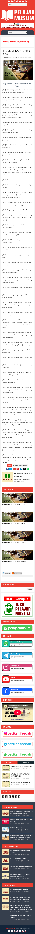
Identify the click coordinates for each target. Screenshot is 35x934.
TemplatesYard (11, 929)
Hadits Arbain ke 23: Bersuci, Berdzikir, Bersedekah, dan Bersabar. (20, 875)
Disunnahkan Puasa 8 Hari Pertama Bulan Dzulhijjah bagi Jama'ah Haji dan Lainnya (20, 836)
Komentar (7, 573)
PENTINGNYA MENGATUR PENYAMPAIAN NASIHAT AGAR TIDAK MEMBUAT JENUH (20, 898)
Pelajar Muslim (26, 929)
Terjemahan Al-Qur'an (24, 57)
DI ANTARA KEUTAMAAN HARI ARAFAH (19, 889)
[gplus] (14, 1)
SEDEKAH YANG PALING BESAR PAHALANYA (21, 866)
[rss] (20, 1)
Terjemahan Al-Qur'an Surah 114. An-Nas (13, 504)
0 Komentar (18, 573)
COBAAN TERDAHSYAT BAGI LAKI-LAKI (20, 782)
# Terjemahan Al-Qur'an (20, 465)
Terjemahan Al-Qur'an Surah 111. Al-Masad (14, 561)
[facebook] (12, 1)
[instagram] (17, 1)
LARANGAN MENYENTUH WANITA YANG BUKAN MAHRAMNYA (20, 775)
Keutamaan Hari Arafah (16, 828)
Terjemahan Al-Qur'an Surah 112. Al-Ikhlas (14, 542)
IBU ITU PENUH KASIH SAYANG (18, 859)
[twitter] (9, 1)
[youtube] (23, 1)
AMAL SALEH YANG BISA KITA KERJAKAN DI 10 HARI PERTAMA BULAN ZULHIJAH (21, 812)
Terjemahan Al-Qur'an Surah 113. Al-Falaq (13, 523)
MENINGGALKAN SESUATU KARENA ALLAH (21, 766)
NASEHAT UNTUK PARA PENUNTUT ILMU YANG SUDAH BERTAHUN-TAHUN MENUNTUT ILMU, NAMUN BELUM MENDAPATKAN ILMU (21, 907)
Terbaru (9, 762)
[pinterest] (26, 1)
